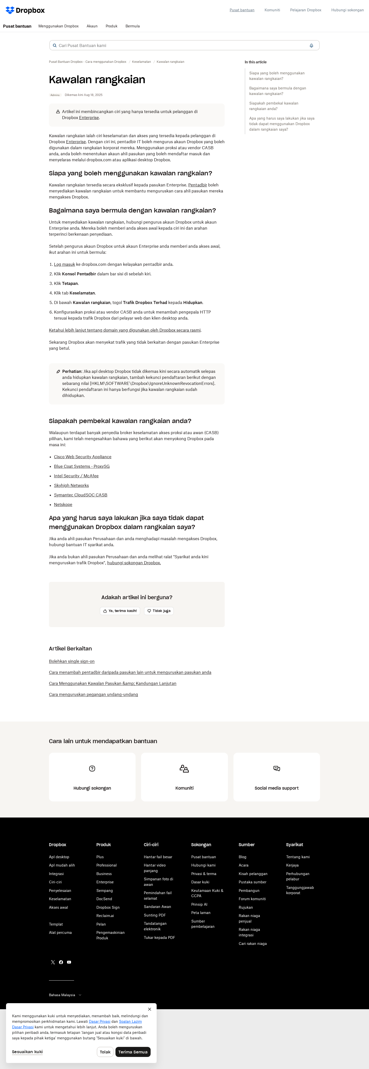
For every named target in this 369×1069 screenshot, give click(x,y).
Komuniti (272, 10)
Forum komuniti (252, 899)
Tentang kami (298, 857)
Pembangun (249, 890)
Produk (111, 26)
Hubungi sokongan (347, 10)
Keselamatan (60, 899)
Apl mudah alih (62, 865)
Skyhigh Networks (71, 485)
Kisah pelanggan (253, 874)
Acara (244, 865)
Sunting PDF (155, 915)
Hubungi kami (203, 865)
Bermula (133, 26)
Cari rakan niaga (253, 943)
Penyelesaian (60, 890)
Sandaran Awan (157, 906)
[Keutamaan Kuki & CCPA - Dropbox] (81, 1033)
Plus (100, 857)
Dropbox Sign (108, 907)
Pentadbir (197, 184)
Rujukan (246, 907)
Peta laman (201, 912)
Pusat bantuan (242, 10)
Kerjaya (292, 865)
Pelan (101, 924)
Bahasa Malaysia (62, 995)
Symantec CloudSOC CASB (80, 494)
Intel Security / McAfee (76, 475)
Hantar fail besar (158, 857)
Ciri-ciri (55, 882)
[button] (55, 45)
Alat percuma (60, 932)
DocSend (104, 899)
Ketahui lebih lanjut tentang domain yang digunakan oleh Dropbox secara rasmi (125, 330)
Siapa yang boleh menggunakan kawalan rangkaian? (277, 76)
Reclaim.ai (105, 915)
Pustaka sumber (252, 882)
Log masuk (64, 264)
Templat (56, 924)
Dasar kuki (200, 882)
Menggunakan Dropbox (58, 26)
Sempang (104, 890)
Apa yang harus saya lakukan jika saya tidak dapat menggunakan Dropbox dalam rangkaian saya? (282, 123)
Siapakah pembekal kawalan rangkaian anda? (273, 106)
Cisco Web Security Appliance (82, 456)
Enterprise (89, 117)
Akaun (92, 26)
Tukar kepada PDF (159, 937)
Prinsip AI (199, 904)
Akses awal (58, 907)
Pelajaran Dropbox (305, 10)
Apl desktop (59, 857)
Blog (243, 857)
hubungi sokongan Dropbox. (134, 562)
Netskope (63, 504)
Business (104, 874)
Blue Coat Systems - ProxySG (82, 466)
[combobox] (184, 45)
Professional (106, 865)
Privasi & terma (203, 874)
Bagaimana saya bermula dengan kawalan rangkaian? (277, 91)
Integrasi (56, 874)
